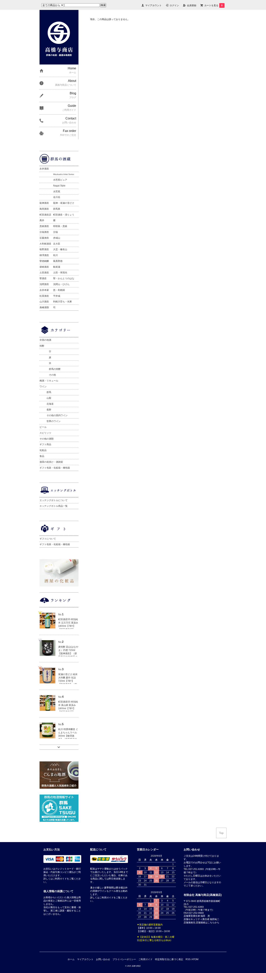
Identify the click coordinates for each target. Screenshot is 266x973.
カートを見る (213, 5)
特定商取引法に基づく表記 (169, 959)
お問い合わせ (103, 959)
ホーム (71, 959)
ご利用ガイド (145, 959)
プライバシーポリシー (124, 959)
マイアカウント (153, 5)
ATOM (195, 959)
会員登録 (191, 5)
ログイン (174, 5)
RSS (188, 959)
